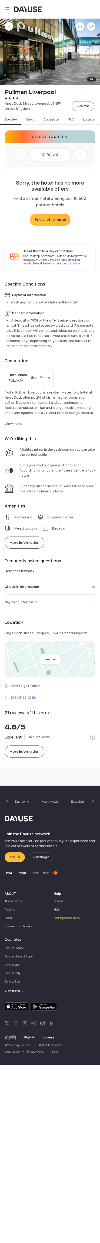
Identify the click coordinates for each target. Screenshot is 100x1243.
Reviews (10, 909)
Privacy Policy (35, 1052)
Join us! (14, 857)
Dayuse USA (12, 965)
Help (57, 909)
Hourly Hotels (49, 802)
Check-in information (22, 586)
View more (14, 423)
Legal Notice (12, 1052)
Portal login (41, 857)
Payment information (22, 602)
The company (13, 901)
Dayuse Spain (13, 981)
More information (24, 542)
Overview (11, 119)
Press (8, 918)
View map (83, 106)
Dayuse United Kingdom (20, 956)
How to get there (25, 685)
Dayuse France (14, 948)
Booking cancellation (67, 918)
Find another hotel (50, 219)
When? (53, 154)
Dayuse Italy (12, 973)
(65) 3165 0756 (23, 697)
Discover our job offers (18, 926)
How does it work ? (19, 571)
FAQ (71, 119)
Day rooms (22, 802)
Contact (59, 901)
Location (89, 119)
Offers (30, 119)
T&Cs (55, 1052)
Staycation (77, 802)
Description (51, 119)
